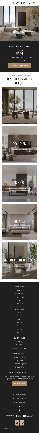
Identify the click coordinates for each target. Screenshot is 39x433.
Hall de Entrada (19, 300)
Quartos (19, 290)
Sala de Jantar (19, 294)
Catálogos (19, 360)
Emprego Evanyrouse (19, 348)
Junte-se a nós (19, 383)
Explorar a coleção (19, 111)
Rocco (19, 326)
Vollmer (19, 319)
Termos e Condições (19, 398)
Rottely (19, 329)
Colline (19, 313)
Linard (19, 316)
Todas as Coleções (19, 333)
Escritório (19, 304)
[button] (4, 3)
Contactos (19, 345)
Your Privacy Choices (19, 367)
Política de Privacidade (20, 394)
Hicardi (19, 323)
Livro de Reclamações (19, 403)
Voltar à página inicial (19, 66)
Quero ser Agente (19, 364)
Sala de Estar (19, 297)
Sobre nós (19, 341)
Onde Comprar (19, 357)
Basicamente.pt (33, 430)
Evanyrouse (9, 429)
